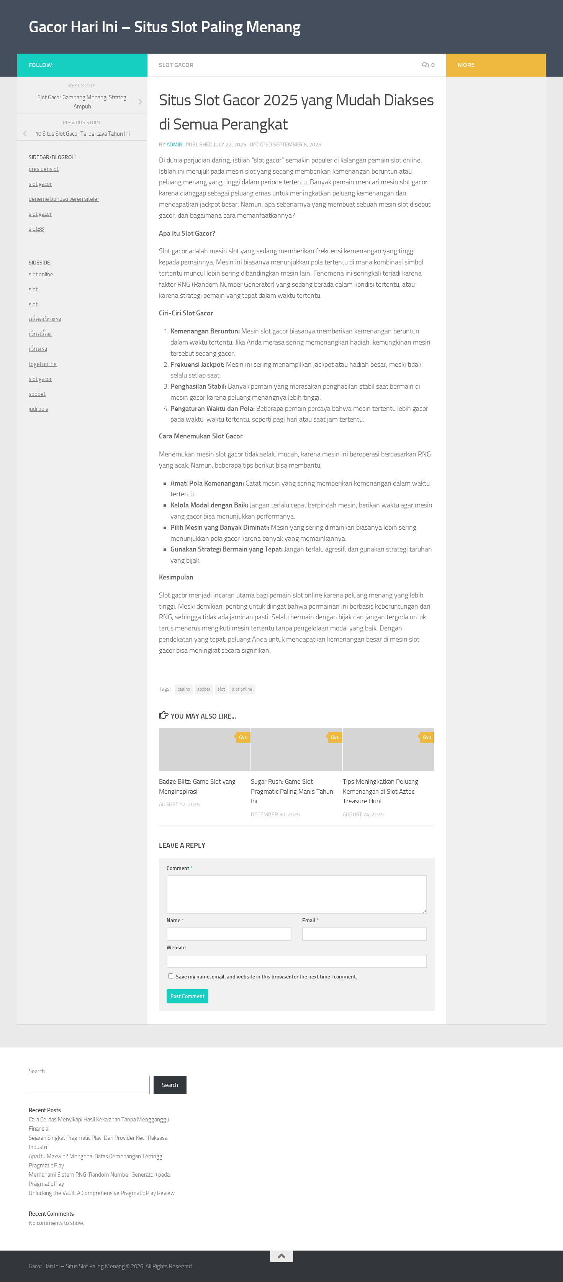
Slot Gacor (176, 65)
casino (184, 689)
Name (175, 920)
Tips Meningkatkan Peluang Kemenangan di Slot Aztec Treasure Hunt (380, 791)
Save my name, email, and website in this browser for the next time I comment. (266, 976)
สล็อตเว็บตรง (45, 319)
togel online (43, 364)
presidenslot (44, 169)
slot (221, 689)
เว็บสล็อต (40, 334)
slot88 (36, 228)
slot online (242, 689)
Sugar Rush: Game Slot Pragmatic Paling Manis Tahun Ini (292, 791)
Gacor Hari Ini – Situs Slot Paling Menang (165, 26)
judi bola (38, 408)
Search (37, 1071)
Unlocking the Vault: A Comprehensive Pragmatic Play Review (102, 1193)
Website (176, 947)
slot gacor (40, 184)
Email (310, 920)
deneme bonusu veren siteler (64, 198)
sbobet (203, 689)
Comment (180, 868)
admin (174, 144)
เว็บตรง (38, 349)
